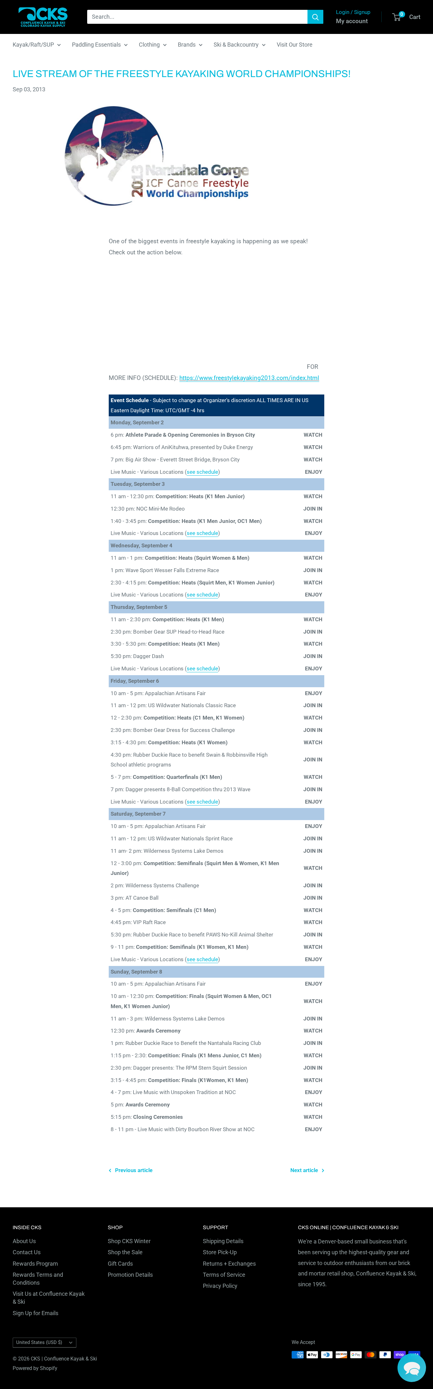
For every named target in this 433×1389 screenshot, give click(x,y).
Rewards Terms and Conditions (38, 1278)
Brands (187, 44)
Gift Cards (120, 1263)
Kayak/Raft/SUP (33, 44)
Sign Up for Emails (35, 1313)
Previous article (133, 1170)
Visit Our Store (295, 44)
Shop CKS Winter (129, 1241)
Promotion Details (130, 1274)
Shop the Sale (125, 1252)
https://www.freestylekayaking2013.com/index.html (249, 377)
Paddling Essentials (96, 44)
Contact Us (27, 1252)
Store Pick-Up (220, 1252)
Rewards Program (35, 1263)
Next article (304, 1170)
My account (352, 21)
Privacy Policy (220, 1285)
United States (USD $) (39, 1342)
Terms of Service (224, 1274)
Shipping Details (223, 1241)
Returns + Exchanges (229, 1263)
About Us (24, 1241)
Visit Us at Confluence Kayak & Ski (49, 1297)
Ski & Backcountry (236, 44)
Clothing (149, 44)
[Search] (315, 17)
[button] (411, 1367)
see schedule (202, 472)
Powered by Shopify (35, 1368)
